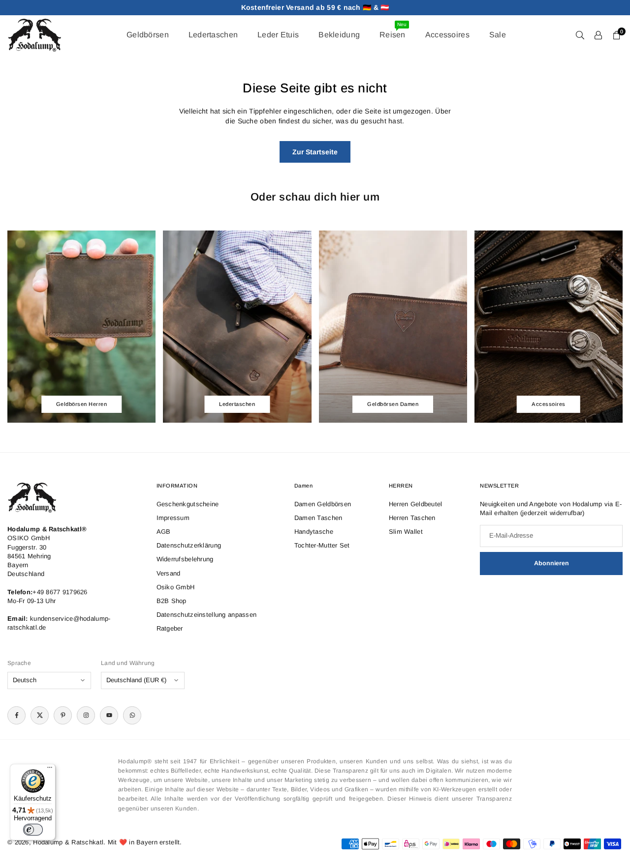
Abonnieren (551, 563)
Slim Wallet (406, 531)
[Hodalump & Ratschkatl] (34, 34)
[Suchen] (580, 35)
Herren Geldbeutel (415, 504)
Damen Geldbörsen (322, 504)
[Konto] (598, 35)
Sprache (19, 663)
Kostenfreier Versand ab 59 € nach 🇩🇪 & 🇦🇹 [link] (315, 7)
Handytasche (313, 531)
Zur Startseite (315, 152)
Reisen (393, 30)
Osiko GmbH (176, 587)
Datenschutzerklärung (189, 545)
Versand (169, 573)
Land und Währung (128, 663)
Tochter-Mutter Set (322, 545)
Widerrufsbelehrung (185, 559)
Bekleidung (339, 34)
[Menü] (50, 770)
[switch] (33, 830)
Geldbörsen (147, 34)
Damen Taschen (318, 517)
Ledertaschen (213, 34)
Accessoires (447, 34)
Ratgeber (170, 628)
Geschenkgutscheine (188, 504)
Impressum (173, 517)
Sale (497, 34)
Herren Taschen (412, 517)
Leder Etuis (278, 34)
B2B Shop (172, 601)
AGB (164, 531)
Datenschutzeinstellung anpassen (207, 614)
